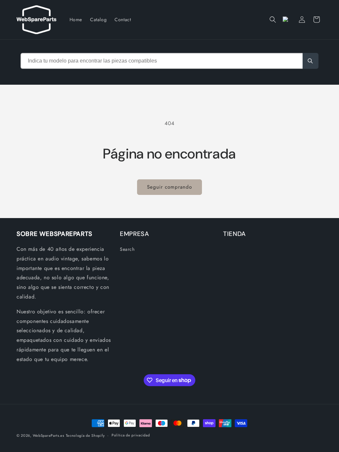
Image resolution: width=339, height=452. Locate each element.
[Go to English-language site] (287, 19)
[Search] (310, 61)
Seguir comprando (169, 187)
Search (127, 249)
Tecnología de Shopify (85, 435)
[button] (273, 19)
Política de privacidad (131, 435)
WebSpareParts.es (48, 435)
